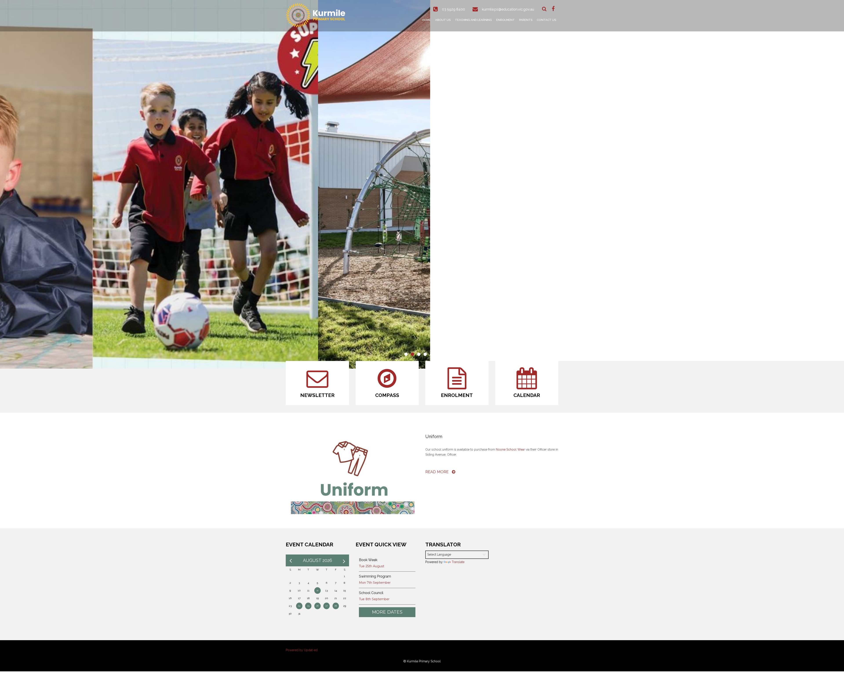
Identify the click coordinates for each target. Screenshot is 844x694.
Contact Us (546, 20)
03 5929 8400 (453, 9)
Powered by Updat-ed (302, 650)
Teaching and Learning (473, 20)
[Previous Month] (290, 560)
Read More (437, 471)
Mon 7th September (375, 583)
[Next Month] (344, 560)
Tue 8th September (374, 599)
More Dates (387, 612)
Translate (458, 562)
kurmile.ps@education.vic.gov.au (508, 9)
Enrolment (505, 20)
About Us (443, 20)
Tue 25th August (371, 566)
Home (426, 20)
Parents (525, 20)
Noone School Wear (510, 449)
